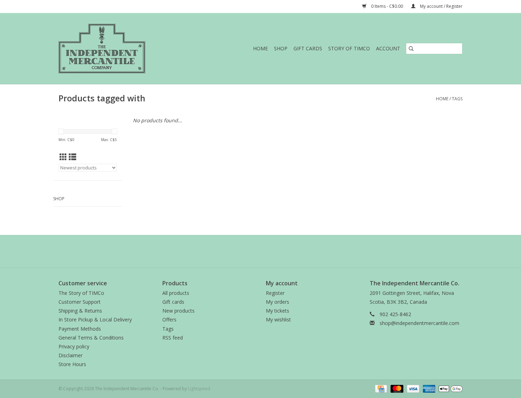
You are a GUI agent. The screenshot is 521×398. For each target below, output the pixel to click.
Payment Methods (79, 328)
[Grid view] (63, 157)
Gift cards (307, 48)
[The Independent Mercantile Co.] (117, 48)
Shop (280, 48)
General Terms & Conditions (91, 337)
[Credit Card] (380, 388)
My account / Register (441, 6)
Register (275, 293)
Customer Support (79, 301)
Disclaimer (70, 355)
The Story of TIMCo (81, 293)
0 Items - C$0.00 (387, 6)
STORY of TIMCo (349, 48)
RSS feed (172, 337)
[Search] (411, 48)
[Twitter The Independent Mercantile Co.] (260, 251)
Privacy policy (73, 346)
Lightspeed (199, 389)
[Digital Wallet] (449, 388)
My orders (277, 301)
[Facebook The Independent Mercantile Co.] (247, 251)
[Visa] (412, 388)
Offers (169, 319)
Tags (457, 99)
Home (260, 48)
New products (178, 310)
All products (175, 293)
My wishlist (278, 319)
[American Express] (428, 388)
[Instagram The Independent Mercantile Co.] (273, 251)
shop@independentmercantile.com (419, 323)
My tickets (277, 310)
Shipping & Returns (80, 310)
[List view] (72, 157)
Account (388, 48)
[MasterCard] (396, 388)
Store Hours (72, 364)
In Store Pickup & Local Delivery (95, 319)
